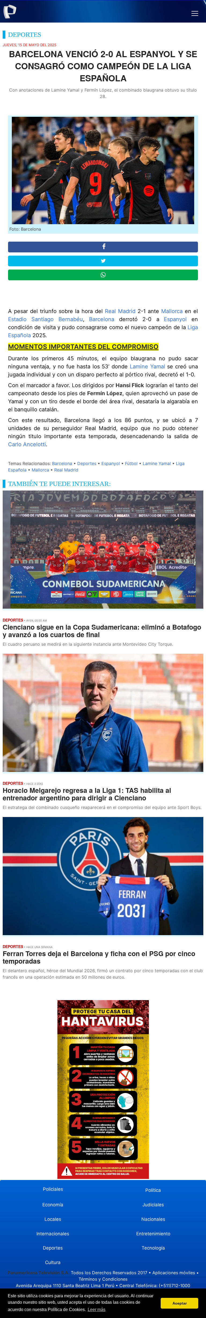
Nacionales (153, 1219)
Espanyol (175, 319)
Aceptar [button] (179, 1303)
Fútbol (131, 463)
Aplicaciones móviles (173, 1272)
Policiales (53, 1189)
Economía (52, 1204)
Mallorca (172, 311)
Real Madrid (120, 311)
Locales (53, 1219)
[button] (195, 13)
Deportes (86, 463)
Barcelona (101, 319)
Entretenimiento (153, 1233)
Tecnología (153, 1248)
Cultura (53, 1262)
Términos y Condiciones (103, 1279)
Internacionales (52, 1233)
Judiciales (153, 1204)
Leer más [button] (96, 1309)
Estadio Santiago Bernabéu (45, 319)
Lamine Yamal (147, 366)
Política (153, 1190)
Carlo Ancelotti (27, 444)
